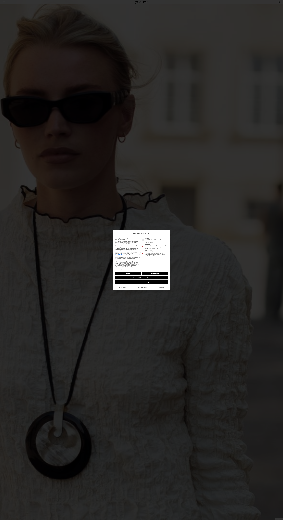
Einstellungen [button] (117, 256)
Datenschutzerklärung (119, 254)
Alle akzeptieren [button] (155, 273)
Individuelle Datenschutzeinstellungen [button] (141, 282)
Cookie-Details (122, 287)
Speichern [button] (128, 273)
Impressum (161, 287)
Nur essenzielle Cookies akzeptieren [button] (141, 277)
